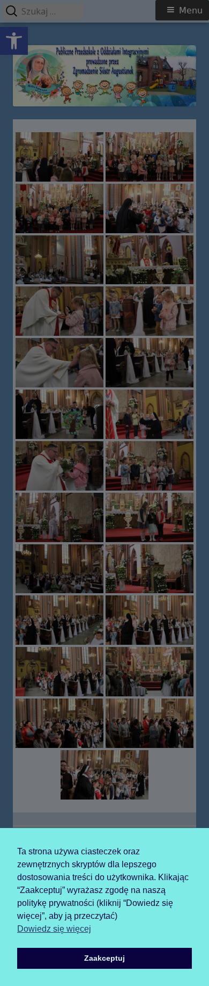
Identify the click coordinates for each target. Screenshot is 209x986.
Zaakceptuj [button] (104, 958)
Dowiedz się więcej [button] (54, 928)
